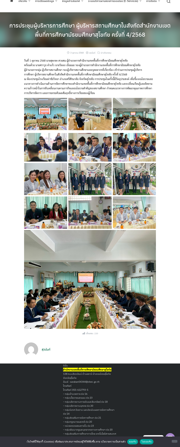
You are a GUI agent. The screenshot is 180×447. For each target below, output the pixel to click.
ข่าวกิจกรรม (106, 52)
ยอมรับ (132, 441)
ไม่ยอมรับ (147, 441)
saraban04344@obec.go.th (84, 381)
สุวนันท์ (92, 52)
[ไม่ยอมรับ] (174, 441)
